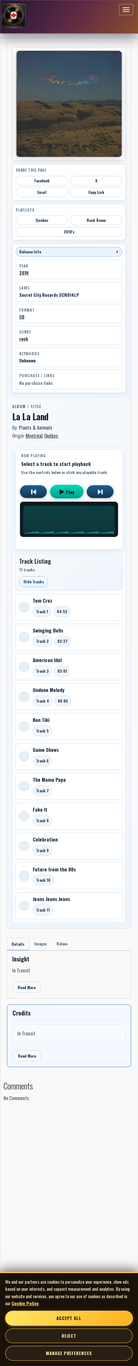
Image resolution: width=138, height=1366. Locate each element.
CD (21, 317)
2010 (24, 272)
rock (23, 338)
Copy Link (96, 192)
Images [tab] (40, 943)
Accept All (69, 1318)
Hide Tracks (33, 581)
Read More (27, 987)
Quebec (42, 220)
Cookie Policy (25, 1303)
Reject (69, 1336)
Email (42, 192)
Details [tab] (18, 944)
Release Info (69, 251)
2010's (69, 231)
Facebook (42, 180)
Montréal (34, 435)
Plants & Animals (35, 427)
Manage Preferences (69, 1353)
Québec (51, 435)
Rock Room (96, 220)
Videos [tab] (62, 943)
